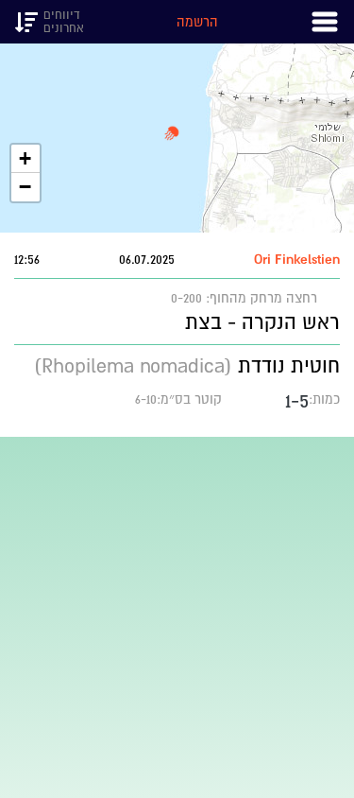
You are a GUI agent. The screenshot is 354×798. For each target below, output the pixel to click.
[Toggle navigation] (325, 22)
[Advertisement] (177, 614)
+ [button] (25, 158)
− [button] (25, 187)
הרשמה (197, 21)
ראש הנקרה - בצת (262, 322)
